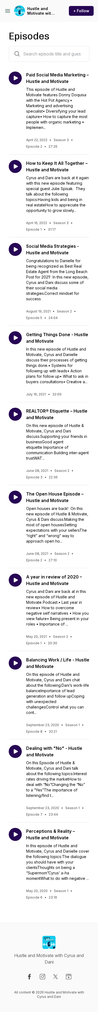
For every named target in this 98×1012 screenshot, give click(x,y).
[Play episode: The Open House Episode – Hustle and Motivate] (15, 497)
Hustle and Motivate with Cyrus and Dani (42, 11)
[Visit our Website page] (68, 976)
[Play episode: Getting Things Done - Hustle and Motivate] (15, 337)
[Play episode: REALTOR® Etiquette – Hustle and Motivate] (15, 414)
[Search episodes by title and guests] (17, 54)
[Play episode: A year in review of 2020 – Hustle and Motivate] (15, 580)
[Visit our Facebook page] (29, 976)
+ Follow (81, 10)
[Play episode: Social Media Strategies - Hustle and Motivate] (15, 249)
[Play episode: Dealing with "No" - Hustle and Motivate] (15, 751)
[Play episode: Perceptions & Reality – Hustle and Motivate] (15, 834)
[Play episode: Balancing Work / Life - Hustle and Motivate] (15, 663)
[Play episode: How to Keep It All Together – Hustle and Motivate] (15, 166)
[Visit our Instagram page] (42, 976)
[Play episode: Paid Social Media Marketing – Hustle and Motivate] (15, 78)
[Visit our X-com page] (55, 976)
